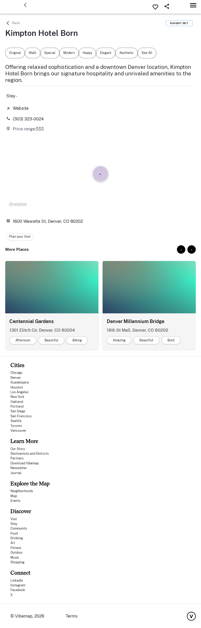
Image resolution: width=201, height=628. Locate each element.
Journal (15, 473)
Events (15, 501)
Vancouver (18, 430)
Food (14, 533)
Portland (17, 406)
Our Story (17, 449)
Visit (13, 519)
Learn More (24, 441)
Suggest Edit (179, 23)
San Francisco (21, 416)
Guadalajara (19, 382)
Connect (20, 572)
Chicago (16, 373)
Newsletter (18, 468)
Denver (15, 378)
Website (21, 108)
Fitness (15, 548)
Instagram (17, 585)
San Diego (17, 411)
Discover (20, 511)
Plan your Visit (20, 236)
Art (12, 543)
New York (17, 397)
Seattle (15, 421)
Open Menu (193, 5)
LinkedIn (16, 580)
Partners (17, 458)
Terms (71, 616)
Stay (13, 524)
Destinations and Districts (29, 453)
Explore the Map (29, 483)
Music (14, 557)
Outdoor (16, 552)
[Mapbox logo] (18, 204)
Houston (16, 387)
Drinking (16, 538)
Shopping (17, 562)
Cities (17, 365)
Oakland (16, 402)
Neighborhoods (21, 491)
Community (18, 528)
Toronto (16, 426)
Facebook (17, 590)
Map (13, 496)
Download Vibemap (24, 463)
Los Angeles (19, 392)
